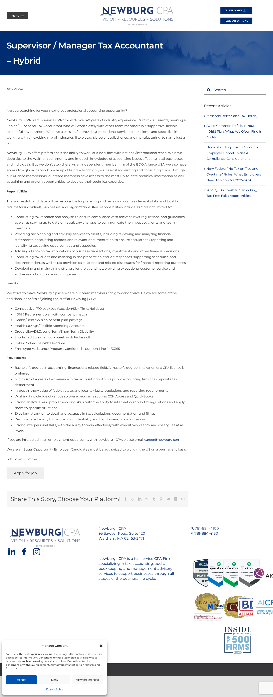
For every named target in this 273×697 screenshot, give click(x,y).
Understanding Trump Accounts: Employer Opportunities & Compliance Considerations (232, 153)
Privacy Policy (54, 689)
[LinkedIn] (11, 551)
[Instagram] (36, 551)
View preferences (87, 679)
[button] (101, 646)
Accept (21, 679)
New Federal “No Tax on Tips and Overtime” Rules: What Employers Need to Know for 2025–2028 (233, 174)
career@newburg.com (162, 440)
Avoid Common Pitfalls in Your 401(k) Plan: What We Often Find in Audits (234, 131)
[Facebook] (24, 551)
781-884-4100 (207, 528)
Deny (54, 679)
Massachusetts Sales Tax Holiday (232, 116)
